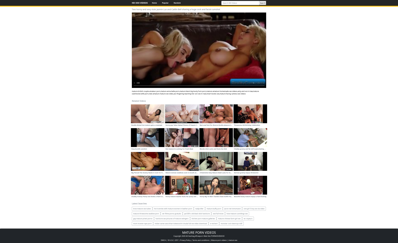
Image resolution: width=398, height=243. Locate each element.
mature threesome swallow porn (146, 213)
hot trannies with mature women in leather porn (173, 209)
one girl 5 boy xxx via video (254, 209)
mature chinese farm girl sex (229, 218)
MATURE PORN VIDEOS (199, 232)
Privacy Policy (185, 240)
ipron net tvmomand (232, 209)
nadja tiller (199, 209)
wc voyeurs (248, 218)
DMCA (163, 240)
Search (262, 3)
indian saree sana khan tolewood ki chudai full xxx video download (181, 223)
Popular (165, 3)
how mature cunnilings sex (237, 213)
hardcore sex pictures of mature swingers (172, 218)
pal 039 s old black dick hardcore (197, 213)
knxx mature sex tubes (142, 209)
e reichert (214, 223)
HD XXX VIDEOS (140, 2)
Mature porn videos (219, 240)
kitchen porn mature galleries (203, 218)
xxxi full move (218, 213)
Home (154, 3)
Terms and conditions (200, 240)
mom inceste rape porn (142, 223)
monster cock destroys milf (231, 223)
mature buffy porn (214, 209)
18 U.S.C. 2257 (172, 240)
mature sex (232, 240)
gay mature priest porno (142, 218)
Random (177, 3)
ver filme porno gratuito (171, 213)
